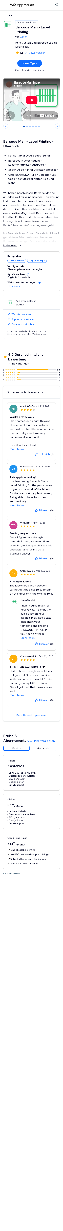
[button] (27, 274)
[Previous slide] (5, 126)
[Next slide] (57, 126)
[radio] (16, 748)
